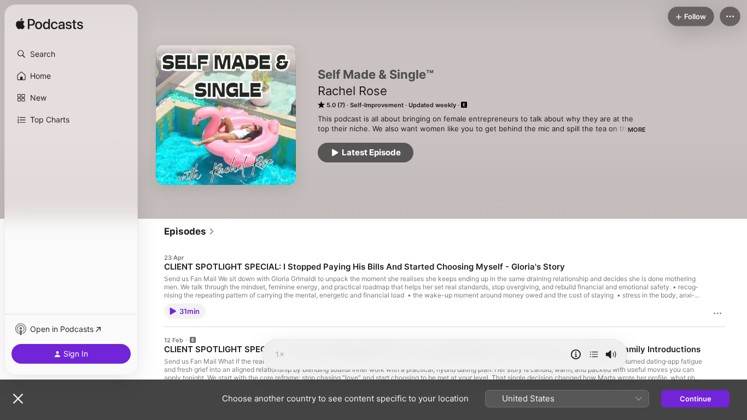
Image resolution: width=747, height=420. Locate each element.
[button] (71, 54)
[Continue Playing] (593, 354)
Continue (695, 398)
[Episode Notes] (575, 354)
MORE (637, 129)
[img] (49, 24)
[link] (189, 231)
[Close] (18, 399)
